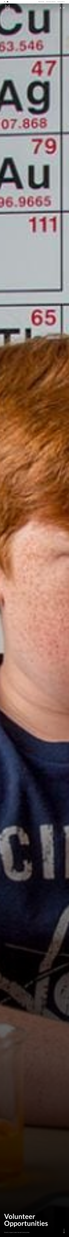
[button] (64, 8)
